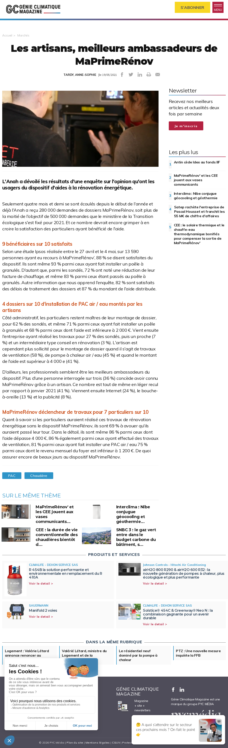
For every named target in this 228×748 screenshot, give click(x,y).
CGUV (116, 742)
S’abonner (192, 7)
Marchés (23, 35)
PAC (12, 475)
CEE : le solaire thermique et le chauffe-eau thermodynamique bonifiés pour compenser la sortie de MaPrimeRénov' (199, 234)
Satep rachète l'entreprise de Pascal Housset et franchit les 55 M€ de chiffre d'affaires (199, 211)
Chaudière (38, 475)
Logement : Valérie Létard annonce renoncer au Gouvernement (27, 655)
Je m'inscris (186, 126)
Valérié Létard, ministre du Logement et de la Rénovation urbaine (84, 655)
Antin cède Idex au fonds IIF (197, 162)
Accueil (7, 35)
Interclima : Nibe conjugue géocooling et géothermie (196, 195)
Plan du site (75, 742)
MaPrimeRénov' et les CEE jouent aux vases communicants (196, 180)
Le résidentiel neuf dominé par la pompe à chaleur (138, 655)
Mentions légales (98, 742)
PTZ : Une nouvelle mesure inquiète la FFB (198, 653)
